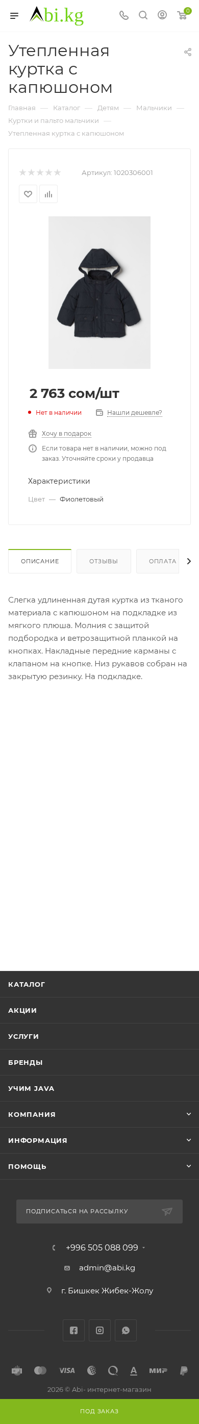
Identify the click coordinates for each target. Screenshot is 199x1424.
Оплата (163, 561)
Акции (22, 1010)
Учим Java (31, 1088)
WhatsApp (126, 1330)
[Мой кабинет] (162, 16)
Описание (40, 561)
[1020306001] (99, 292)
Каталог (26, 984)
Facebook (74, 1330)
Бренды (25, 1062)
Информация (38, 1140)
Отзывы (103, 561)
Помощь (27, 1166)
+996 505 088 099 (102, 1248)
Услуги (23, 1036)
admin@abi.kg (107, 1267)
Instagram (100, 1330)
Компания (32, 1114)
